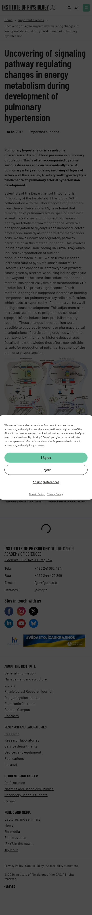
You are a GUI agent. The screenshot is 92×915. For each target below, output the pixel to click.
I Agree (46, 457)
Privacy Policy (55, 493)
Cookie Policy (37, 493)
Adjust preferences (46, 482)
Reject (46, 469)
